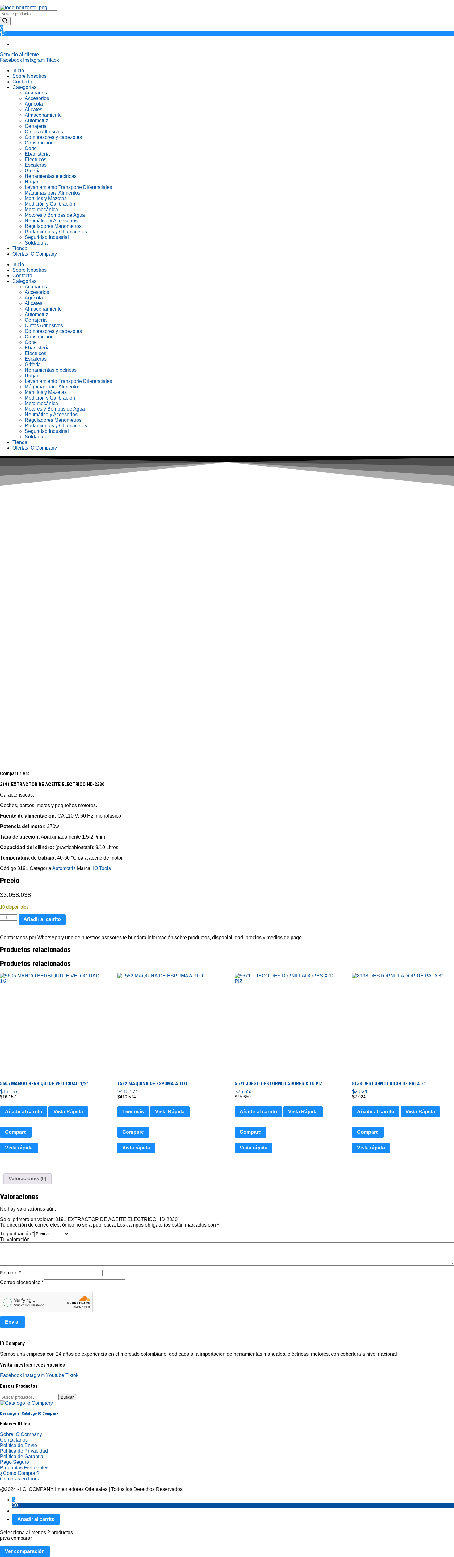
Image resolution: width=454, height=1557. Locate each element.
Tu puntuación (17, 1233)
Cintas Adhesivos (44, 131)
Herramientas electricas (51, 176)
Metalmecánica (41, 209)
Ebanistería (37, 154)
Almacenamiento (43, 115)
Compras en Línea (20, 1478)
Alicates (33, 109)
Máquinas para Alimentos (52, 192)
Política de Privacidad (24, 1451)
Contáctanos (14, 1439)
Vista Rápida (68, 1111)
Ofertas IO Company (34, 254)
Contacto (22, 81)
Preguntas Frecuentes (24, 1467)
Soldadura (36, 242)
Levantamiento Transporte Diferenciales (68, 187)
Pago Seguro (14, 1462)
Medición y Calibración (50, 204)
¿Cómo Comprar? (20, 1473)
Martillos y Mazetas (46, 198)
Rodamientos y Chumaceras (56, 231)
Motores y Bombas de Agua (55, 215)
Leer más (133, 1111)
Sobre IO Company (21, 1434)
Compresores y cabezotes (53, 137)
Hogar (31, 181)
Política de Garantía (21, 1456)
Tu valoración (16, 1239)
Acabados (36, 92)
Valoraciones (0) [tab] (27, 1178)
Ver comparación (25, 1551)
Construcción (39, 142)
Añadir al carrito (42, 919)
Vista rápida (19, 1147)
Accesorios (37, 98)
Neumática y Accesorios (51, 220)
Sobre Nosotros (29, 76)
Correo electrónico (22, 1282)
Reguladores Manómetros (53, 226)
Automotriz (36, 120)
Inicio (18, 70)
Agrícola (34, 104)
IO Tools (102, 868)
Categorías (24, 87)
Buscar (67, 1397)
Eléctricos (35, 159)
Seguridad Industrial (47, 237)
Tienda (19, 248)
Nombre (10, 1272)
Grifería (33, 170)
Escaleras (36, 165)
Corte (31, 148)
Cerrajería (36, 126)
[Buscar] (5, 21)
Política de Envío (18, 1445)
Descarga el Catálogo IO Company (29, 1413)
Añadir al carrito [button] (23, 1111)
